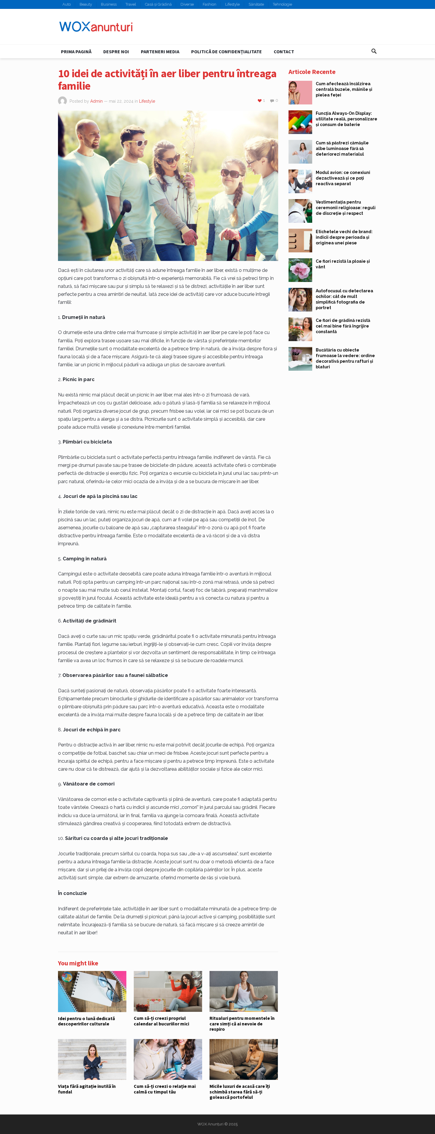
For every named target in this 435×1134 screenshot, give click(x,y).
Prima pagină (76, 51)
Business (109, 4)
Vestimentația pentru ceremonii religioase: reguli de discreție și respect (346, 208)
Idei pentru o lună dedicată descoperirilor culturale (86, 1021)
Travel (130, 4)
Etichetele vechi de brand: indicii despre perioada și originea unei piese (344, 237)
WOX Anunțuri (210, 1124)
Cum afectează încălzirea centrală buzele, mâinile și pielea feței (344, 89)
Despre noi (116, 51)
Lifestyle (232, 4)
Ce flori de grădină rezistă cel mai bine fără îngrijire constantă (343, 326)
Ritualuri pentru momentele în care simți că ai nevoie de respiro (242, 1023)
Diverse (187, 4)
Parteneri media (160, 51)
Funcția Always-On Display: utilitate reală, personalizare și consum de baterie (346, 119)
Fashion (209, 4)
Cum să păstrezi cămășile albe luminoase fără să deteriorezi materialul (342, 149)
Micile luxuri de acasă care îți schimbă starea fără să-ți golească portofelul (240, 1091)
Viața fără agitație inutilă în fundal (87, 1088)
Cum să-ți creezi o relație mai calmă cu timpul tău (165, 1088)
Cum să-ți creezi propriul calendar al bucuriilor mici (161, 1020)
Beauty (86, 4)
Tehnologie (282, 4)
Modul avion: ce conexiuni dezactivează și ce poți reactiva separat (343, 178)
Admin (96, 101)
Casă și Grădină (158, 4)
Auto (66, 4)
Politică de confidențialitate (226, 51)
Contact (284, 51)
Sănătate (256, 4)
